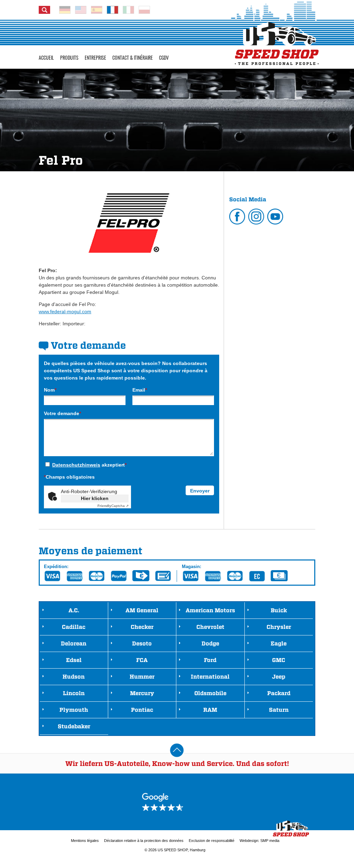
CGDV (164, 57)
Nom (50, 390)
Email (139, 390)
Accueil (46, 57)
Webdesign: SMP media (259, 840)
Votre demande (62, 413)
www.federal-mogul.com (65, 311)
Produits (69, 57)
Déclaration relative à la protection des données (144, 840)
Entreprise (95, 57)
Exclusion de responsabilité (211, 840)
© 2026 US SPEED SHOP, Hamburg (175, 850)
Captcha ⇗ (113, 506)
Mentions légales (85, 840)
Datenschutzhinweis (76, 465)
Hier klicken (95, 498)
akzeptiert (89, 465)
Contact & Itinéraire (132, 57)
